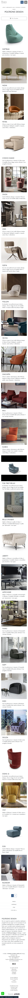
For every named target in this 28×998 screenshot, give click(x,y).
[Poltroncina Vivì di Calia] (14, 795)
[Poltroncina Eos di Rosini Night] (14, 831)
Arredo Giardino (14, 990)
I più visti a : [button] (14, 910)
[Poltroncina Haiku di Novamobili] (14, 613)
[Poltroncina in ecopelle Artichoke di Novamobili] (14, 577)
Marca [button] (14, 901)
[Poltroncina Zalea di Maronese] (14, 179)
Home (4, 7)
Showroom (14, 969)
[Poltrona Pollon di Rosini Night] (14, 286)
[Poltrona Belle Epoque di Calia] (14, 504)
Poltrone (18, 7)
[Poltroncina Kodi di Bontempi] (14, 686)
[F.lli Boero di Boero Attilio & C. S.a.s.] (14, 2)
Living (14, 980)
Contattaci (14, 973)
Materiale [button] (14, 904)
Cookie (6, 997)
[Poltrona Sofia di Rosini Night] (14, 250)
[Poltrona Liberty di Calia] (14, 541)
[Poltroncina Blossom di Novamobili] (14, 868)
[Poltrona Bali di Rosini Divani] (14, 395)
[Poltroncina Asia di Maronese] (14, 214)
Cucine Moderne (14, 977)
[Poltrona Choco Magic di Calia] (14, 143)
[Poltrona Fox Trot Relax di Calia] (14, 468)
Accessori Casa (14, 987)
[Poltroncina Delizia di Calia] (14, 722)
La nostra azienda (14, 967)
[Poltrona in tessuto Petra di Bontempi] (14, 107)
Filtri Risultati (14, 18)
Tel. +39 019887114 (14, 958)
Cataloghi (14, 972)
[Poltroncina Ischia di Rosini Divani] (14, 323)
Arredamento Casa (10, 7)
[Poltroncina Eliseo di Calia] (14, 432)
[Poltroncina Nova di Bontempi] (14, 70)
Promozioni (14, 982)
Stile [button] (14, 907)
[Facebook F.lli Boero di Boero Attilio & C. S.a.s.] (13, 964)
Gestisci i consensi (14, 997)
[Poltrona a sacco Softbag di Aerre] (14, 34)
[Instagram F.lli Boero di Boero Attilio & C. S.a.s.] (15, 964)
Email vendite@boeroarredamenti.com (14, 959)
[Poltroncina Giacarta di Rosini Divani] (14, 359)
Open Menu (25, 2)
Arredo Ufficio (14, 988)
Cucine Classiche (14, 979)
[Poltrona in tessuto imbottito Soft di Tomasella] (14, 650)
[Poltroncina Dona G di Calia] (14, 759)
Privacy (2, 997)
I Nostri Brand (14, 970)
